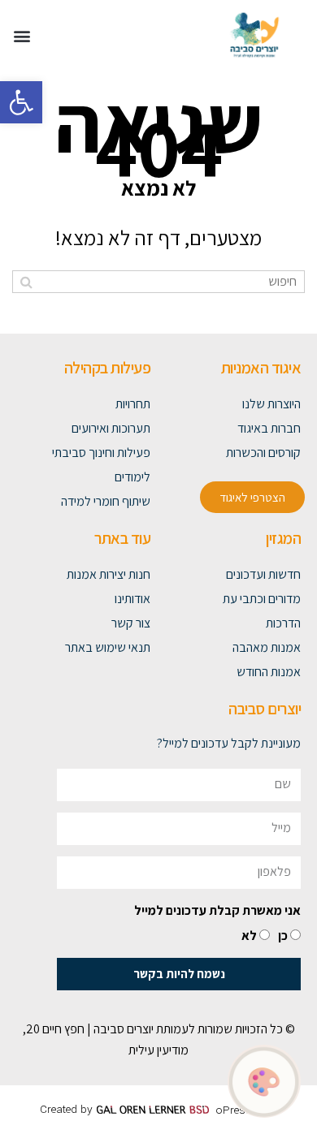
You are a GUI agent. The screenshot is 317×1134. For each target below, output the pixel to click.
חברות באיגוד (269, 428)
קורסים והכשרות (263, 452)
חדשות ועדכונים (263, 574)
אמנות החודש (269, 671)
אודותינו (132, 598)
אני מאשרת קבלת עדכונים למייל (217, 910)
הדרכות (283, 623)
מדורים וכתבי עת (262, 598)
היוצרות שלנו (271, 403)
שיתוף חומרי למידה (105, 501)
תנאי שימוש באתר (107, 647)
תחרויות (132, 403)
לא (249, 935)
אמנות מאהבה (266, 647)
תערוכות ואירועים (111, 428)
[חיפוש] (26, 281)
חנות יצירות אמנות (108, 574)
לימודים (132, 476)
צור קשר (130, 623)
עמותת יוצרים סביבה (141, 1028)
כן (283, 935)
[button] (21, 102)
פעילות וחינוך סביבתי (101, 452)
